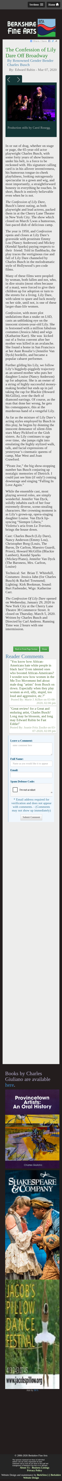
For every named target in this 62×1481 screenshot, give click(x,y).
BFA (36, 1390)
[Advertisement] (31, 944)
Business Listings (40, 1467)
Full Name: (16, 758)
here (9, 1085)
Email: (14, 770)
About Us (25, 1467)
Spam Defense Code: (22, 781)
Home (52, 4)
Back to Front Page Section (26, 649)
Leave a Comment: (21, 740)
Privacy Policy (34, 1470)
